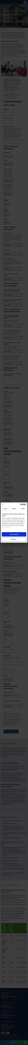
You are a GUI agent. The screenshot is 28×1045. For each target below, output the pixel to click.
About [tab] (23, 508)
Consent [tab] (5, 508)
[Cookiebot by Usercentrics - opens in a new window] (20, 504)
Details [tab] (14, 508)
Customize (13, 539)
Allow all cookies (14, 534)
